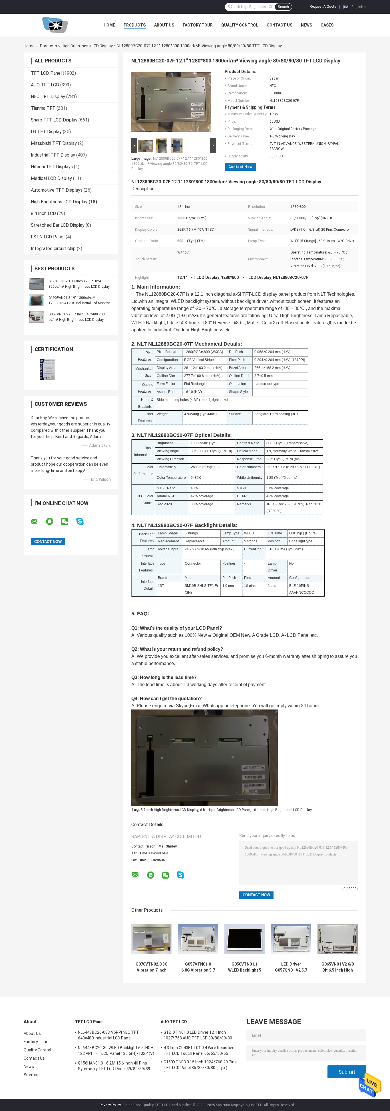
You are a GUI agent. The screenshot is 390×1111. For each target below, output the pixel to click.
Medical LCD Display (51, 178)
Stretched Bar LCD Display (58, 225)
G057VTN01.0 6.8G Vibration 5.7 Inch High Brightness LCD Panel (198, 967)
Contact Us (279, 25)
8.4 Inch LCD (43, 213)
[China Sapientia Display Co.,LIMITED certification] (47, 369)
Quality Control (239, 25)
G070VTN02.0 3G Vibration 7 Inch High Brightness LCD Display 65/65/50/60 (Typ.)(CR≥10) (151, 967)
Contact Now (240, 167)
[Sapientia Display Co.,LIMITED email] (38, 521)
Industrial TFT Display (53, 155)
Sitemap (32, 1075)
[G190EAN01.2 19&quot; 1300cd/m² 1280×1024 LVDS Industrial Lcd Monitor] (36, 300)
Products (135, 25)
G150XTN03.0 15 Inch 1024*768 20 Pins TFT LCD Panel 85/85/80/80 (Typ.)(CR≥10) (200, 1066)
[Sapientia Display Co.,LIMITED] (55, 25)
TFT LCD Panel (46, 73)
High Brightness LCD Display (87, 46)
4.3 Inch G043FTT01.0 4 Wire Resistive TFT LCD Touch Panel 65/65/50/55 (199, 1050)
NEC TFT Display (48, 96)
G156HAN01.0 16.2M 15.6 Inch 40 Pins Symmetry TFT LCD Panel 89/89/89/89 (114, 1066)
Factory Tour (198, 25)
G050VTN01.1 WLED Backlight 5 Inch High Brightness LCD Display (244, 967)
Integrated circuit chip (53, 248)
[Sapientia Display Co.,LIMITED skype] (83, 521)
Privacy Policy (110, 1105)
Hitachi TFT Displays (52, 166)
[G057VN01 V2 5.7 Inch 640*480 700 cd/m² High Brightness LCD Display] (36, 317)
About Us (164, 25)
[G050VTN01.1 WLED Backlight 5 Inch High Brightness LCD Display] (244, 939)
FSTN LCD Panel (48, 237)
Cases (327, 25)
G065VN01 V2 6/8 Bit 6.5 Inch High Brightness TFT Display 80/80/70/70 (337, 967)
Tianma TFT (43, 108)
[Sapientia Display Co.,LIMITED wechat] (68, 521)
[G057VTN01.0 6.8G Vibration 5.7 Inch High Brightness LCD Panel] (198, 939)
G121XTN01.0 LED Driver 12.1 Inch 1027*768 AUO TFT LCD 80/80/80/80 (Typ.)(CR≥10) (198, 1036)
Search (283, 7)
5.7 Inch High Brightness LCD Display (169, 810)
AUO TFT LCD (45, 85)
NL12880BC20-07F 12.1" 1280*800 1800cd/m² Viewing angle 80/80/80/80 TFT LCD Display (169, 164)
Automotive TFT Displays (57, 190)
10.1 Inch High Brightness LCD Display (282, 810)
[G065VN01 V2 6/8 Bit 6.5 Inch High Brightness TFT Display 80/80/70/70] (337, 939)
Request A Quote (323, 7)
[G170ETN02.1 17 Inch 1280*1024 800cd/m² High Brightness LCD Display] (36, 284)
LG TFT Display (46, 131)
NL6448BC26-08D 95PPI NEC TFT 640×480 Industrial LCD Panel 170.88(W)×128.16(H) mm (108, 1036)
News (306, 25)
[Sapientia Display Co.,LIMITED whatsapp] (53, 521)
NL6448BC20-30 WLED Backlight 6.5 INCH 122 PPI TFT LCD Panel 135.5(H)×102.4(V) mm (116, 1051)
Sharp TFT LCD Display (54, 120)
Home (109, 25)
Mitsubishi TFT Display (54, 143)
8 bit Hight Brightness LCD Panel (225, 810)
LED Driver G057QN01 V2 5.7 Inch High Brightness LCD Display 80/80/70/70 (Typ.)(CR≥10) (291, 967)
